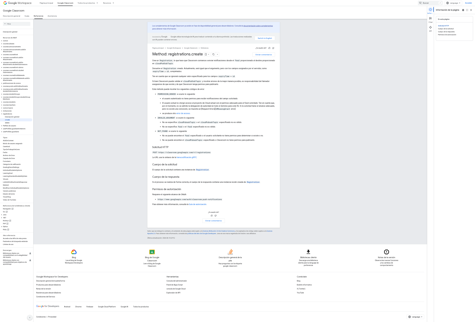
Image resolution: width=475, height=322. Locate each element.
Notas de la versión (43, 289)
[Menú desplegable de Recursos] (114, 3)
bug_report (463, 10)
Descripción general (11, 16)
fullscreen (467, 10)
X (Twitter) (301, 289)
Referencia (38, 16)
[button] (16, 40)
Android (67, 307)
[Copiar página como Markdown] (213, 54)
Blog (298, 281)
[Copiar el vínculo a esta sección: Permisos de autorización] (183, 189)
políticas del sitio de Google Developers (201, 233)
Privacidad (52, 317)
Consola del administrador (176, 281)
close (471, 10)
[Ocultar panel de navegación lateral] (29, 317)
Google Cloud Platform (107, 307)
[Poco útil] (273, 48)
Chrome (78, 307)
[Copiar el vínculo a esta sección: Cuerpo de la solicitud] (179, 164)
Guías (26, 16)
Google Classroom (65, 3)
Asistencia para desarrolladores (48, 293)
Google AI (124, 307)
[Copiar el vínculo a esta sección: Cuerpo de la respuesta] (181, 177)
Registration (202, 170)
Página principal (46, 3)
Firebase (89, 307)
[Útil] (269, 48)
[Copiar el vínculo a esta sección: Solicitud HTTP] (170, 147)
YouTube (300, 293)
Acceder (468, 3)
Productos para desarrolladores (48, 285)
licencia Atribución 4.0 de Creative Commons (219, 231)
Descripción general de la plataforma (50, 281)
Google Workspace (174, 48)
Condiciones (41, 317)
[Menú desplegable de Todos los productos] (98, 3)
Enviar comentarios (264, 55)
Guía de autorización (197, 204)
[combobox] (430, 3)
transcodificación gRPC (187, 157)
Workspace (25, 3)
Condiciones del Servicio (45, 297)
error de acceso (183, 113)
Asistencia (52, 16)
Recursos (107, 3)
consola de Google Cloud (176, 289)
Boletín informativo (304, 285)
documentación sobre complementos (258, 26)
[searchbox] (16, 24)
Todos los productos (86, 3)
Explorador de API (173, 293)
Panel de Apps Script (174, 285)
